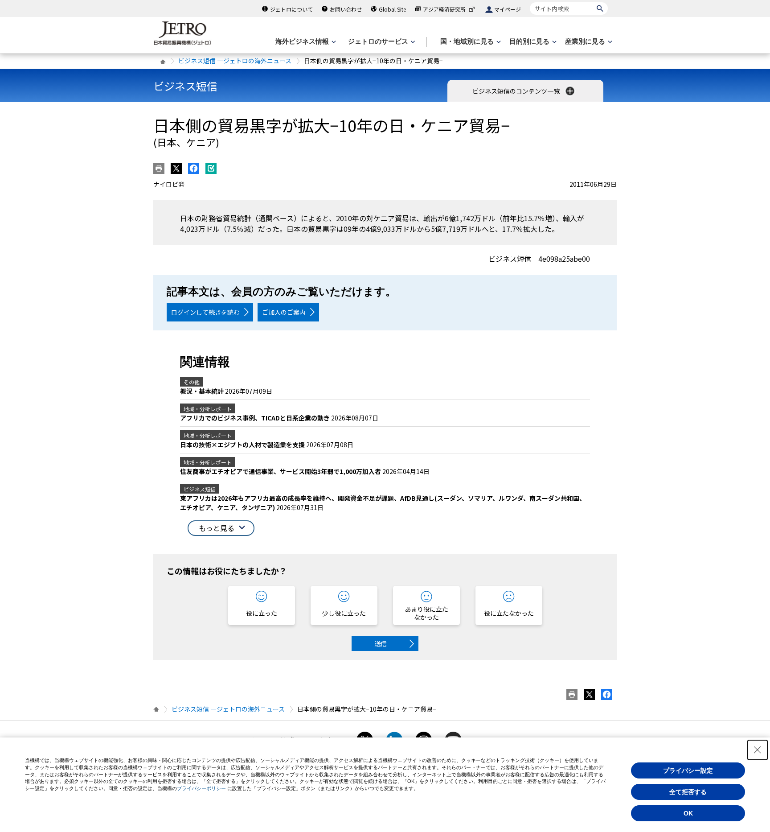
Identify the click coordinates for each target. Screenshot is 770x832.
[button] (221, 528)
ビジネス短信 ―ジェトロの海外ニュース (234, 60)
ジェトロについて (291, 9)
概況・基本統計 (202, 391)
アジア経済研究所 (444, 9)
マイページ (507, 9)
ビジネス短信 (185, 86)
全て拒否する (688, 791)
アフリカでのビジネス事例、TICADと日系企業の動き (255, 417)
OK (688, 813)
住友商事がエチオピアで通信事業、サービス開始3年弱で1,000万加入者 (281, 471)
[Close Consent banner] (757, 750)
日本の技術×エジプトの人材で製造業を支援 (243, 444)
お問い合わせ (346, 9)
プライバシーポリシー (201, 788)
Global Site (392, 9)
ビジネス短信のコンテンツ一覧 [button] (516, 90)
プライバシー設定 (688, 770)
